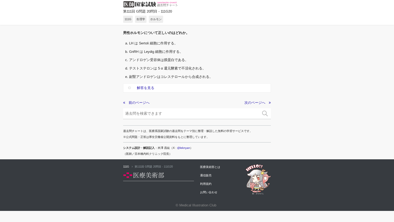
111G (126, 166)
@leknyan (183, 147)
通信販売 (206, 175)
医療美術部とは (210, 167)
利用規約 (206, 183)
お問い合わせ (208, 192)
